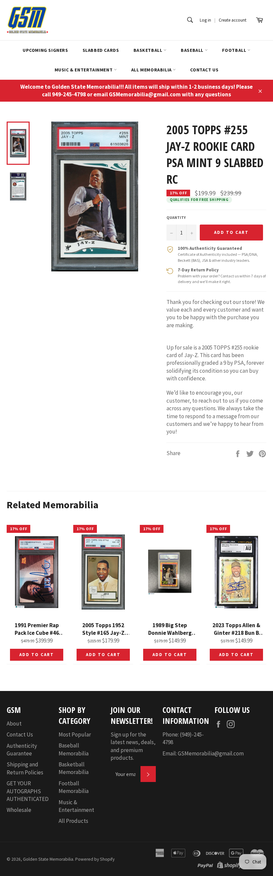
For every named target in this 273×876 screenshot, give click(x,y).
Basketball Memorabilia (74, 768)
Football (234, 50)
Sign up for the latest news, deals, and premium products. (133, 746)
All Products (73, 821)
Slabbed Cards (101, 50)
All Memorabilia (152, 70)
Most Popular (75, 734)
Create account (232, 20)
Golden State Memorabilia (48, 859)
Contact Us (204, 70)
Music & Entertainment (84, 70)
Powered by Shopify (95, 859)
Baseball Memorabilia (74, 749)
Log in (205, 20)
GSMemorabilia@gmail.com (211, 753)
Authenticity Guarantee (22, 749)
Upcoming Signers (45, 50)
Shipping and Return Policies (25, 768)
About (14, 723)
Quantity (176, 217)
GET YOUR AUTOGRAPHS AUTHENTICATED (28, 791)
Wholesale (19, 810)
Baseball (192, 50)
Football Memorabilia (74, 787)
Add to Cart (36, 654)
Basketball (149, 50)
